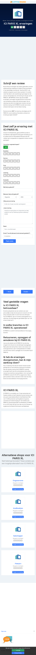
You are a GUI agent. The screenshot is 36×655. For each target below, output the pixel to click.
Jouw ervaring (7, 208)
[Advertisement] (18, 57)
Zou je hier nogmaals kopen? (11, 144)
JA (6, 147)
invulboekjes (18, 508)
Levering (5, 172)
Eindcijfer (6, 180)
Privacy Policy (18, 653)
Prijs (4, 165)
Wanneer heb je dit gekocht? (11, 194)
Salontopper (18, 536)
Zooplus (26, 291)
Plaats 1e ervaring (18, 489)
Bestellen (5, 151)
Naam (5, 226)
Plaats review (9, 241)
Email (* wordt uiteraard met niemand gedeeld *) (16, 233)
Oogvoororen (18, 481)
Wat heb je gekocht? (8, 187)
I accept (18, 650)
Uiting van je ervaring (9, 201)
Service (5, 158)
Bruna (9, 291)
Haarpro (18, 564)
